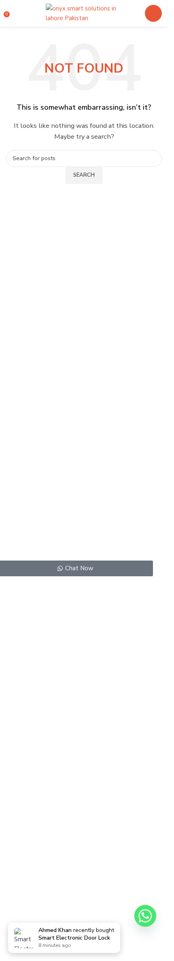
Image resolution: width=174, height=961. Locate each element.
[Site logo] (84, 13)
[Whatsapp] (145, 916)
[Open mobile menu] (153, 13)
